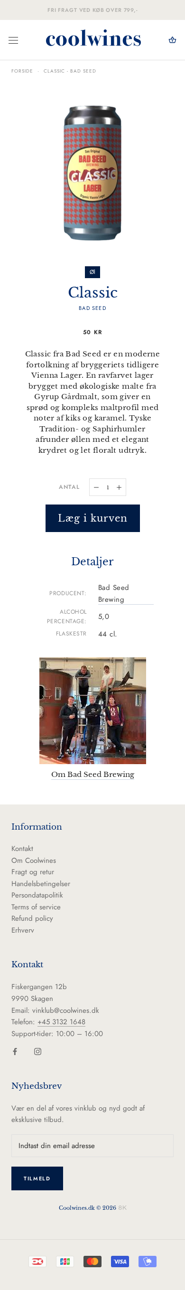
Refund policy (32, 918)
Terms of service (36, 907)
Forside (22, 71)
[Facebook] (14, 1051)
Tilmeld (37, 1178)
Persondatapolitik (37, 895)
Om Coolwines (33, 860)
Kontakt (22, 848)
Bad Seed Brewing (113, 593)
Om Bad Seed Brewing (92, 774)
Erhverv (22, 930)
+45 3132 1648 (61, 1022)
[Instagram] (37, 1051)
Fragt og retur (32, 872)
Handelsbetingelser (40, 884)
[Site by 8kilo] (123, 1207)
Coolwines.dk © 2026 (87, 1208)
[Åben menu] (13, 40)
